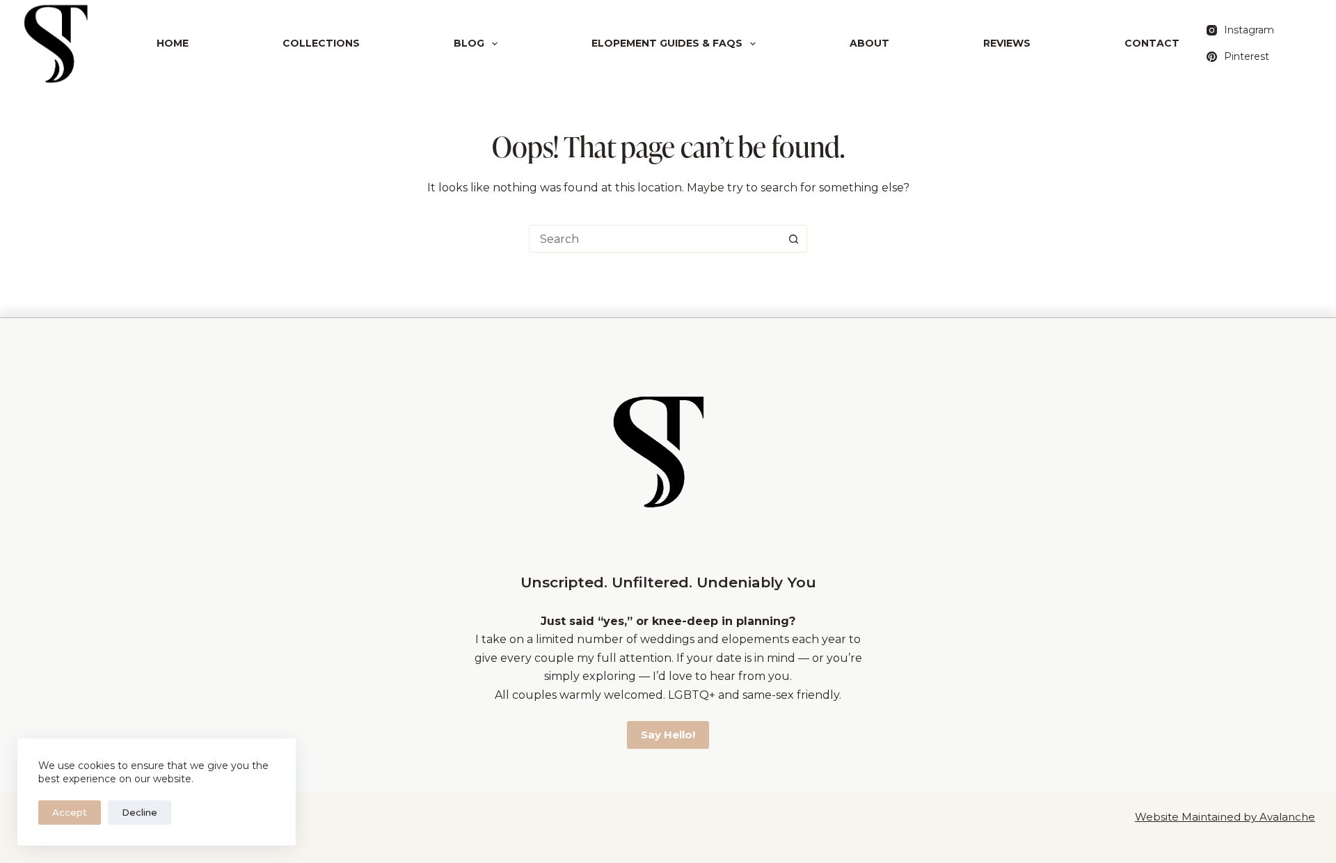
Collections (321, 43)
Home (173, 43)
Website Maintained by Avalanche (1225, 816)
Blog (469, 43)
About (869, 43)
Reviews (1007, 43)
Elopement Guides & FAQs (666, 43)
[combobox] (655, 239)
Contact (1151, 43)
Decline (139, 812)
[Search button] (793, 238)
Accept (69, 812)
